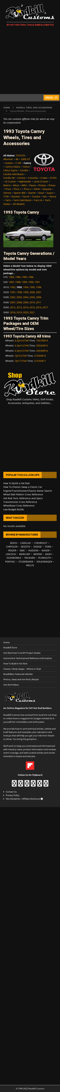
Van (45, 196)
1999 (25, 292)
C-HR (18, 163)
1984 (17, 277)
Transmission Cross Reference (20, 501)
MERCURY (24, 554)
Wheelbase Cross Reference (18, 505)
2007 (12, 302)
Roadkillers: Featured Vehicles (18, 674)
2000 (32, 292)
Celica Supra (10, 170)
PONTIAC (10, 561)
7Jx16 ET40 (21, 355)
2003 (19, 297)
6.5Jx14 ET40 (22, 340)
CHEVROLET (40, 542)
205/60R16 (42, 350)
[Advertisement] (30, 61)
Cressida (33, 177)
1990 (31, 282)
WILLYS (30, 565)
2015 (32, 307)
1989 (24, 282)
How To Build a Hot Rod (16, 483)
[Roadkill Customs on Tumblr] (33, 784)
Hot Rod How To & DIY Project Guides (21, 652)
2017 (45, 307)
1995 (32, 287)
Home (6, 642)
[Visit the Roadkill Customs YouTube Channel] (46, 784)
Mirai (16, 185)
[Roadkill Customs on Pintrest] (26, 784)
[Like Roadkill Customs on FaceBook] (14, 784)
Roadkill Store (10, 647)
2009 (25, 302)
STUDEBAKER (25, 561)
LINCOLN (11, 554)
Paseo (32, 185)
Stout (41, 192)
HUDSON (33, 550)
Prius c (17, 189)
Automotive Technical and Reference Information (27, 658)
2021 (32, 312)
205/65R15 (42, 345)
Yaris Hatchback (22, 200)
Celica (26, 166)
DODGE (38, 546)
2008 (19, 302)
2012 (12, 307)
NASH (48, 554)
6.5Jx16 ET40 (22, 350)
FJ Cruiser (10, 181)
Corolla (24, 170)
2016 (38, 307)
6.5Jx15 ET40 (22, 345)
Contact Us (11, 791)
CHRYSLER (12, 546)
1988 (17, 282)
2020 (25, 312)
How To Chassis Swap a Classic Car (22, 486)
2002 (12, 297)
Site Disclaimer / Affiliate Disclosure (23, 798)
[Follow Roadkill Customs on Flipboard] (30, 767)
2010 (32, 302)
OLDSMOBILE (13, 557)
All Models (19, 204)
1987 (11, 282)
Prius (8, 189)
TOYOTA (20, 155)
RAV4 (37, 189)
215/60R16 (40, 355)
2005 (32, 297)
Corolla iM (9, 177)
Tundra (36, 196)
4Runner (8, 159)
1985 (24, 277)
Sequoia (46, 189)
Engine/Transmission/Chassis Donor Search (27, 490)
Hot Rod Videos (11, 684)
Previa (51, 185)
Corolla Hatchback (13, 174)
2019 (19, 312)
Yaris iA (38, 200)
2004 (25, 297)
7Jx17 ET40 (21, 360)
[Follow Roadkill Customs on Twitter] (39, 784)
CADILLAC (25, 542)
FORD (48, 546)
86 (17, 159)
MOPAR (38, 554)
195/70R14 (42, 340)
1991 (37, 282)
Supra (50, 192)
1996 (38, 287)
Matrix (6, 185)
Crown (44, 177)
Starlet (32, 192)
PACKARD (29, 557)
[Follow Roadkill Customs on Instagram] (20, 784)
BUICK (13, 542)
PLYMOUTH (44, 557)
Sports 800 (20, 192)
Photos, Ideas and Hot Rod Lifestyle (21, 679)
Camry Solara (12, 166)
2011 (38, 302)
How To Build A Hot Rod (15, 663)
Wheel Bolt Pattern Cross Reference (23, 494)
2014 (25, 307)
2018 (12, 312)
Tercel (25, 196)
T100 (6, 196)
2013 (19, 307)
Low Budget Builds (13, 509)
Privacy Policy (12, 795)
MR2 (24, 185)
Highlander (25, 181)
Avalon (9, 163)
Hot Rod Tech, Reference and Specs (23, 498)
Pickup (42, 185)
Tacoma (15, 196)
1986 (31, 277)
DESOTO (25, 546)
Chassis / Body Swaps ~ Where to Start (22, 668)
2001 (38, 292)
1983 (11, 277)
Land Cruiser (41, 181)
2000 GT (25, 159)
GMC (22, 550)
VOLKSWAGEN (44, 561)
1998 (19, 292)
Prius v (27, 189)
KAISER (46, 550)
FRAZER (12, 550)
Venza (53, 196)
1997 (12, 292)
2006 (38, 297)
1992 (12, 287)
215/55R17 (40, 360)
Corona (21, 177)
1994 (25, 287)
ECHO (53, 177)
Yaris (8, 200)
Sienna (7, 192)
